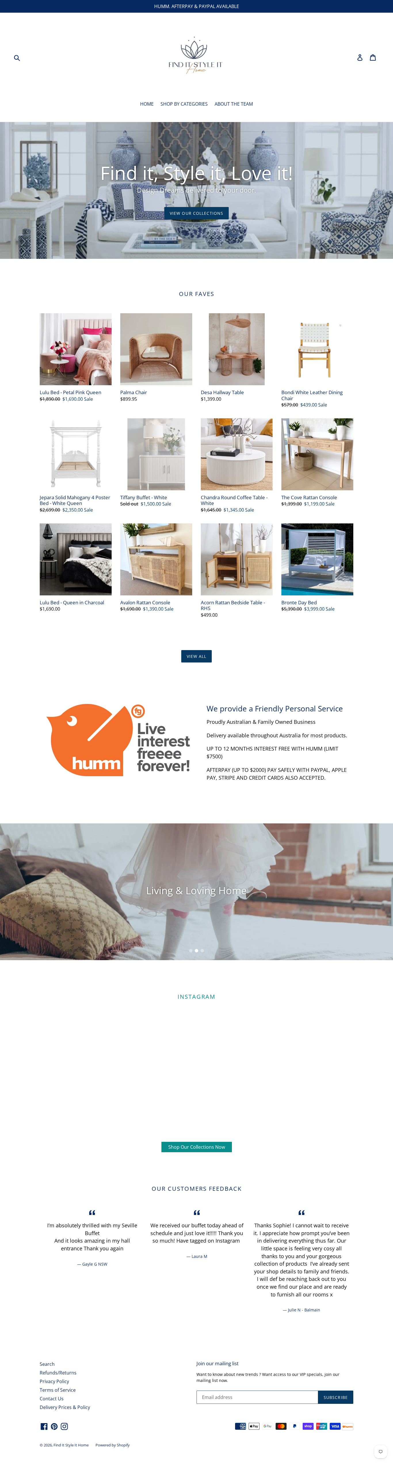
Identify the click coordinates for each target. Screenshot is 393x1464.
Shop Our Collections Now (196, 1147)
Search (47, 1364)
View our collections (196, 213)
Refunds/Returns (58, 1373)
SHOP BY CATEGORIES (184, 104)
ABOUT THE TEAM (234, 104)
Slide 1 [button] (190, 950)
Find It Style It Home (71, 1445)
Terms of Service (58, 1390)
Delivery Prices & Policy (65, 1407)
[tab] (190, 950)
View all (197, 656)
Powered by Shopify (113, 1445)
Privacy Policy (54, 1381)
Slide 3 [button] (202, 950)
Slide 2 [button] (196, 950)
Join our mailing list (218, 1363)
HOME (147, 104)
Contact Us (52, 1398)
